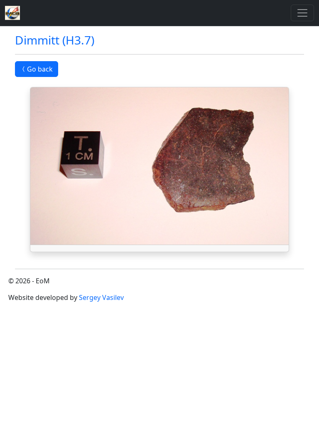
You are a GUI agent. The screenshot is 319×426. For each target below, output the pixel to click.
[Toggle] (302, 13)
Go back (40, 69)
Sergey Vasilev (101, 297)
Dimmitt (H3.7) (54, 40)
